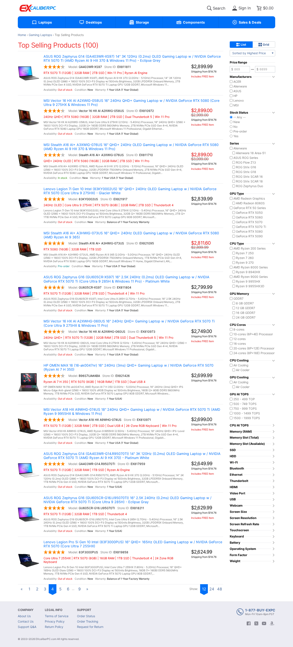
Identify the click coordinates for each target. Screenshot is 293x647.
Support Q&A (27, 627)
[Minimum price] (240, 69)
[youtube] (264, 623)
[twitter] (256, 623)
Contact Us (25, 621)
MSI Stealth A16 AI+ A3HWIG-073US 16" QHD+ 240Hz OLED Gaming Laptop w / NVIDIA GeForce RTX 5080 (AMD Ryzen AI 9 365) (131, 235)
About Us (24, 616)
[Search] (209, 8)
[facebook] (248, 623)
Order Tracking (87, 621)
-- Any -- (239, 117)
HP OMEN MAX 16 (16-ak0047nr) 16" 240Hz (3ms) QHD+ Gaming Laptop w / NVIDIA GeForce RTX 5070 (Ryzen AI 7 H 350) (128, 367)
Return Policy (54, 627)
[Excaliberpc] (38, 8)
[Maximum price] (265, 69)
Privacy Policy (55, 621)
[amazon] (271, 623)
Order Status (86, 616)
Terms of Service (56, 616)
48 (219, 589)
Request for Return (90, 627)
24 (211, 589)
